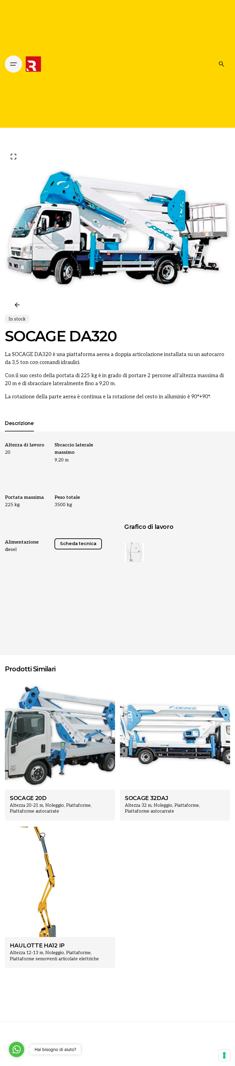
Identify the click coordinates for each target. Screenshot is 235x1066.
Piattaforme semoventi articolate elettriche (54, 959)
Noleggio (54, 805)
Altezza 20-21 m (26, 805)
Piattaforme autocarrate (34, 811)
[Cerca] (221, 64)
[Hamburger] (13, 64)
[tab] (19, 423)
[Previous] (17, 305)
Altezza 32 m (138, 805)
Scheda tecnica (78, 543)
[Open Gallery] (13, 156)
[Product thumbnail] (60, 734)
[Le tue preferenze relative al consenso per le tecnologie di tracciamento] (224, 1055)
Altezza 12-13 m (26, 952)
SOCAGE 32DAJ (146, 798)
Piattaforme (78, 805)
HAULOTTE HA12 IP (37, 945)
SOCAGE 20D (28, 798)
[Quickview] (18, 691)
